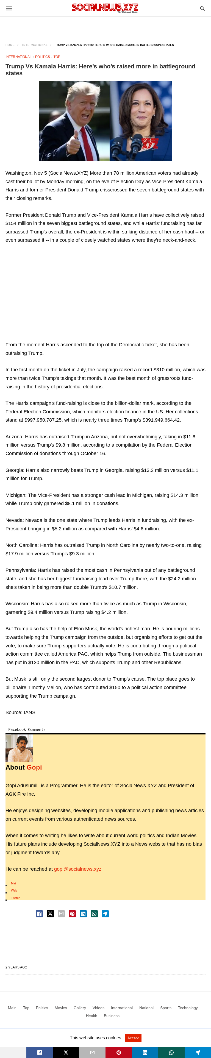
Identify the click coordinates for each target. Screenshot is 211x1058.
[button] (105, 121)
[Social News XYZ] (105, 8)
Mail (13, 883)
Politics (42, 57)
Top (57, 57)
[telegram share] (105, 913)
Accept (133, 1038)
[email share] (61, 913)
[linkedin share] (83, 913)
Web (14, 890)
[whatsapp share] (94, 913)
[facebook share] (39, 913)
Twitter (15, 898)
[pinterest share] (72, 913)
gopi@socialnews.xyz (77, 869)
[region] (105, 26)
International (35, 44)
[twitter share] (50, 913)
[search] (202, 8)
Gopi (34, 767)
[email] (92, 1052)
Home (10, 44)
